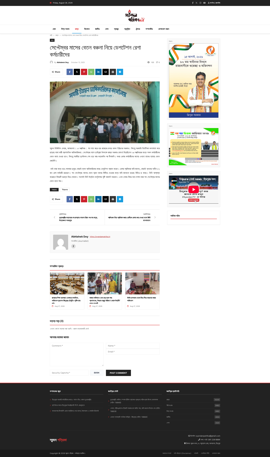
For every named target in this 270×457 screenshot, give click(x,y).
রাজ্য (77, 28)
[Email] (105, 72)
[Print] (113, 72)
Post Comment (118, 373)
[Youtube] (204, 3)
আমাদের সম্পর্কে (166, 453)
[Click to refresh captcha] (97, 373)
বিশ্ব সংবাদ (65, 28)
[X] (77, 72)
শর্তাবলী (196, 453)
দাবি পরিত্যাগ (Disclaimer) (182, 453)
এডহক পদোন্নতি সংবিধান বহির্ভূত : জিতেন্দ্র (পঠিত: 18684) (129, 417)
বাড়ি (51, 35)
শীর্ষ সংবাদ (193, 405)
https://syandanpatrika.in (100, 236)
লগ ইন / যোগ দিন (215, 3)
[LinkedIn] (98, 72)
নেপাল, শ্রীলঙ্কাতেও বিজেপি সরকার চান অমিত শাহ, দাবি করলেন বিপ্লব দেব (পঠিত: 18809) (135, 409)
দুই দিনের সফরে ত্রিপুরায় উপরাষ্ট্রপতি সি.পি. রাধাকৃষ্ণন (68, 405)
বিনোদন (87, 28)
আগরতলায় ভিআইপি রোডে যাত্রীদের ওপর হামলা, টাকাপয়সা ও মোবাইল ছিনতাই (75, 411)
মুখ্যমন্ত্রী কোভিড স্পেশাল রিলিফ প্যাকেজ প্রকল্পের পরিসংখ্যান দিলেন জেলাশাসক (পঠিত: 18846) (134, 401)
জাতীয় (97, 28)
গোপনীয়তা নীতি (205, 453)
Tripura (65, 189)
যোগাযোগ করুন (163, 28)
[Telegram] (120, 72)
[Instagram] (200, 3)
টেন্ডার (138, 28)
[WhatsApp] (91, 72)
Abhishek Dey (63, 62)
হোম (54, 28)
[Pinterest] (84, 72)
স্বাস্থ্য (116, 28)
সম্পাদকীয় (149, 28)
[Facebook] (192, 3)
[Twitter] (196, 3)
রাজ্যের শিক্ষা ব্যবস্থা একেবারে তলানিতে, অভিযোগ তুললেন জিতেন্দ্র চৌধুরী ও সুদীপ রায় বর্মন (66, 300)
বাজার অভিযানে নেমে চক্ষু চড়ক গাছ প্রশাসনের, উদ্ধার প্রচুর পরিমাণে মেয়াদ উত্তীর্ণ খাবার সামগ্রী (105, 300)
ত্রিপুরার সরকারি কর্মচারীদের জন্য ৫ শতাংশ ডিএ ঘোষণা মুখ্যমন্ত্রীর (71, 399)
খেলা (106, 28)
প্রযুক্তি (127, 28)
